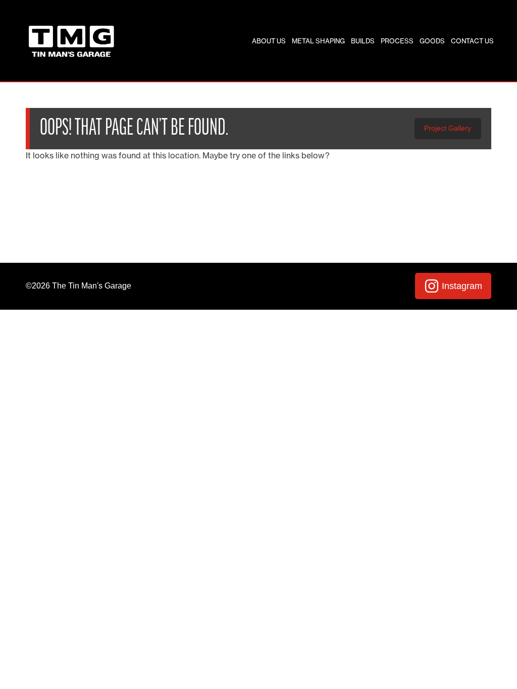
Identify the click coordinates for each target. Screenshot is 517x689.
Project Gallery (447, 128)
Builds (363, 41)
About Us (269, 41)
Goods (432, 41)
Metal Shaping (318, 41)
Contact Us (472, 41)
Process (397, 41)
